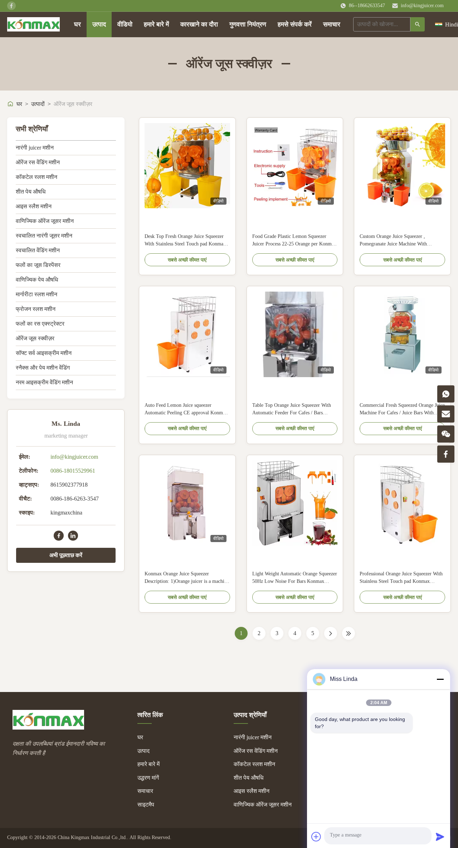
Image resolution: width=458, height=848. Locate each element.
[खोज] (417, 24)
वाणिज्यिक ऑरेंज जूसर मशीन (45, 221)
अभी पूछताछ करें (65, 555)
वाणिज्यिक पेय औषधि (37, 280)
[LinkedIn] (73, 536)
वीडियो (124, 24)
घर (77, 24)
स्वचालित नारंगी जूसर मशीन (44, 236)
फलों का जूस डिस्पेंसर (38, 265)
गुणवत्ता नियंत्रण (247, 24)
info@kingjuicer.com (422, 5)
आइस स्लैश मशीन (34, 206)
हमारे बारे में (156, 24)
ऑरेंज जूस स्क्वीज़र (35, 338)
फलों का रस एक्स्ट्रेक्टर (40, 324)
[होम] (33, 24)
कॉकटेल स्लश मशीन (36, 177)
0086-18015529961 (72, 471)
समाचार (331, 24)
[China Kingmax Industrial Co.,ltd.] (48, 728)
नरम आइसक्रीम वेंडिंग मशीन (44, 382)
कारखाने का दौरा (199, 24)
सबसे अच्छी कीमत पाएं (187, 260)
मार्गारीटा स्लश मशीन (36, 294)
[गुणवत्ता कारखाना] (295, 503)
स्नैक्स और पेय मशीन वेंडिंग (43, 368)
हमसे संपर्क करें (295, 24)
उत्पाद (99, 24)
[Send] (440, 836)
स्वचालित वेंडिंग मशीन (38, 250)
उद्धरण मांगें (148, 778)
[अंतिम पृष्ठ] (348, 633)
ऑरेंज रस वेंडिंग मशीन (38, 162)
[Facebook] (59, 536)
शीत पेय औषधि (30, 192)
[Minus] (440, 679)
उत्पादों (38, 104)
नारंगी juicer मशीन (35, 148)
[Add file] (316, 836)
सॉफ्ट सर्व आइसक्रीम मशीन (44, 353)
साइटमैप (145, 804)
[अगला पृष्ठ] (330, 633)
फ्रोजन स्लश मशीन (35, 309)
